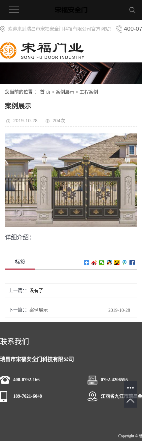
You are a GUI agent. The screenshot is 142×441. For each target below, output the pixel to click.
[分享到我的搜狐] (117, 262)
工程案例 (89, 92)
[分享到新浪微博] (94, 262)
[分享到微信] (102, 262)
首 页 (45, 92)
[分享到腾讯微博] (124, 262)
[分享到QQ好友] (109, 262)
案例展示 (65, 92)
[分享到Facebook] (132, 262)
